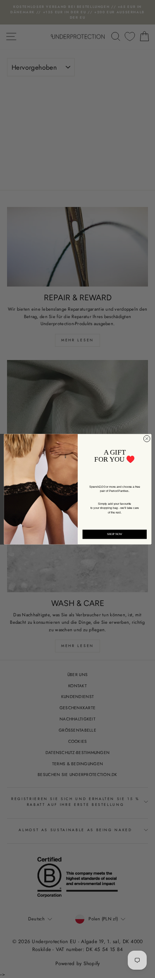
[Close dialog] (146, 438)
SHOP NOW (114, 534)
